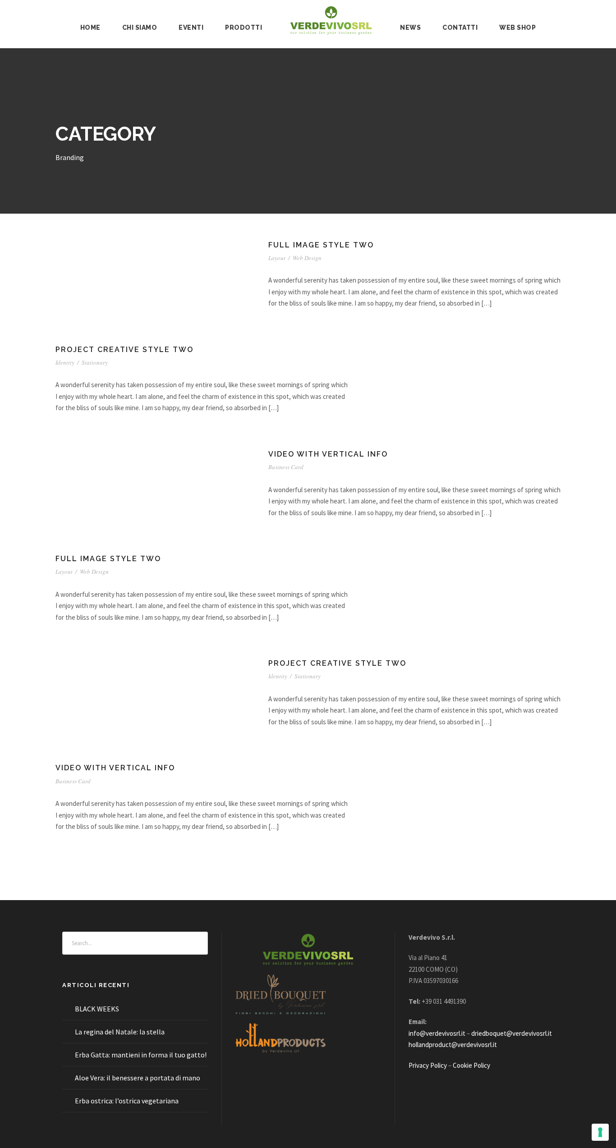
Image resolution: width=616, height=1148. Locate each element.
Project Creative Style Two (124, 349)
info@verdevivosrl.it (437, 1033)
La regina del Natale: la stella (120, 1031)
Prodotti (243, 27)
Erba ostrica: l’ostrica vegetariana (127, 1100)
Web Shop (517, 27)
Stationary (95, 362)
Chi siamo (139, 27)
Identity (64, 362)
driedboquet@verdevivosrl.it (511, 1033)
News (410, 27)
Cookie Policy (471, 1065)
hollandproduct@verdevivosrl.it (453, 1044)
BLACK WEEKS (97, 1008)
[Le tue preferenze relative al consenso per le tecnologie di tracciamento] (600, 1132)
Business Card (285, 467)
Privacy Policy (428, 1065)
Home (90, 27)
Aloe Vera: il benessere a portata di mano (137, 1077)
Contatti (460, 27)
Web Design (307, 258)
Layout (276, 258)
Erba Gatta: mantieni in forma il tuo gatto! (141, 1054)
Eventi (191, 27)
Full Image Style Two (321, 245)
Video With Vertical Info (328, 454)
